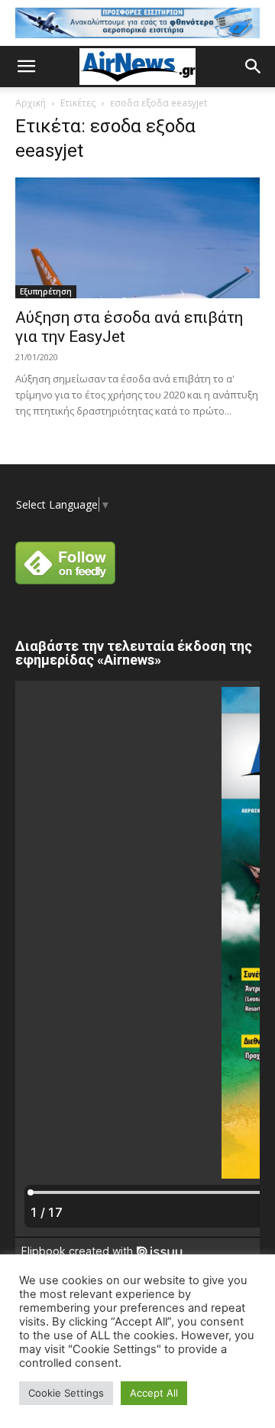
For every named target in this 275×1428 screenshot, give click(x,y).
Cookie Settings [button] (66, 1393)
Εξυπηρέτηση (46, 291)
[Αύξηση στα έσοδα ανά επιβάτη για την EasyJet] (137, 237)
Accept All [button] (154, 1393)
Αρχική (30, 102)
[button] (26, 66)
